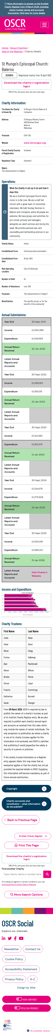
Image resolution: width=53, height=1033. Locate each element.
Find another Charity (13, 868)
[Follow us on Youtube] (21, 938)
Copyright (11, 788)
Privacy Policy (14, 979)
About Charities (18, 48)
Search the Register (12, 51)
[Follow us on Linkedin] (3, 938)
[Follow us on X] (10, 938)
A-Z (32, 979)
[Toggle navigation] (44, 25)
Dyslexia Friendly (29, 1008)
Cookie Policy (14, 959)
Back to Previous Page (22, 820)
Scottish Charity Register (30, 836)
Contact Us (32, 949)
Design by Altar (26, 987)
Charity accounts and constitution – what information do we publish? (23, 803)
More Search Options (28, 894)
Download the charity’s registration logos (26, 858)
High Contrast (29, 999)
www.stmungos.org (35, 142)
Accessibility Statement (21, 969)
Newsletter (11, 949)
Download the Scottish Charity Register (19, 884)
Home (5, 48)
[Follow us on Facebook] (15, 938)
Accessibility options (40, 1030)
